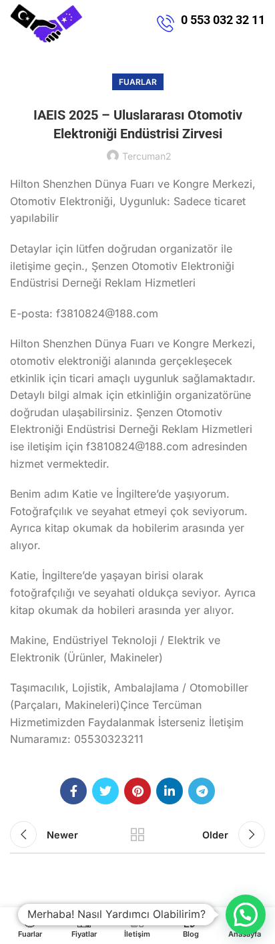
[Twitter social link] (105, 791)
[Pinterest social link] (137, 791)
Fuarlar (138, 82)
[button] (246, 915)
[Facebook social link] (73, 791)
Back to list (137, 834)
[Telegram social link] (201, 791)
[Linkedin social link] (169, 791)
